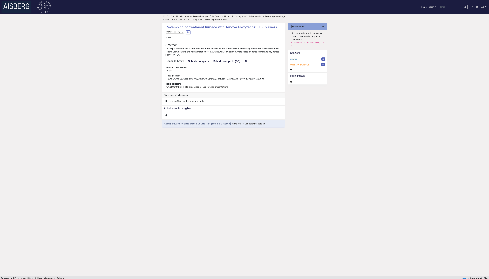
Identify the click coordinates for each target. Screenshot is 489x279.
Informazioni (298, 26)
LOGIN (483, 7)
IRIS (477, 7)
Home (424, 7)
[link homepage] (17, 7)
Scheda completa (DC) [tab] (226, 61)
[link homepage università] (44, 7)
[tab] (245, 61)
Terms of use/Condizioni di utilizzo (248, 124)
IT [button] (470, 7)
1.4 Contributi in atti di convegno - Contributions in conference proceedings (248, 16)
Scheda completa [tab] (198, 61)
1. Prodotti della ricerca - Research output (189, 16)
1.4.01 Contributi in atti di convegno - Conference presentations (196, 19)
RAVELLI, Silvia (175, 32)
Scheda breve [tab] (175, 61)
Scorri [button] (431, 7)
